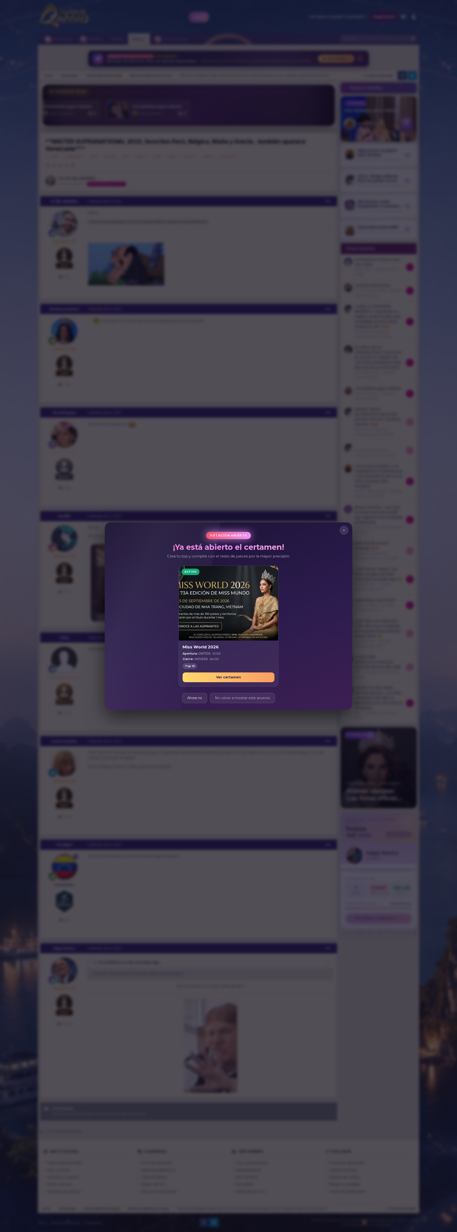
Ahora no (194, 698)
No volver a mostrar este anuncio (242, 698)
